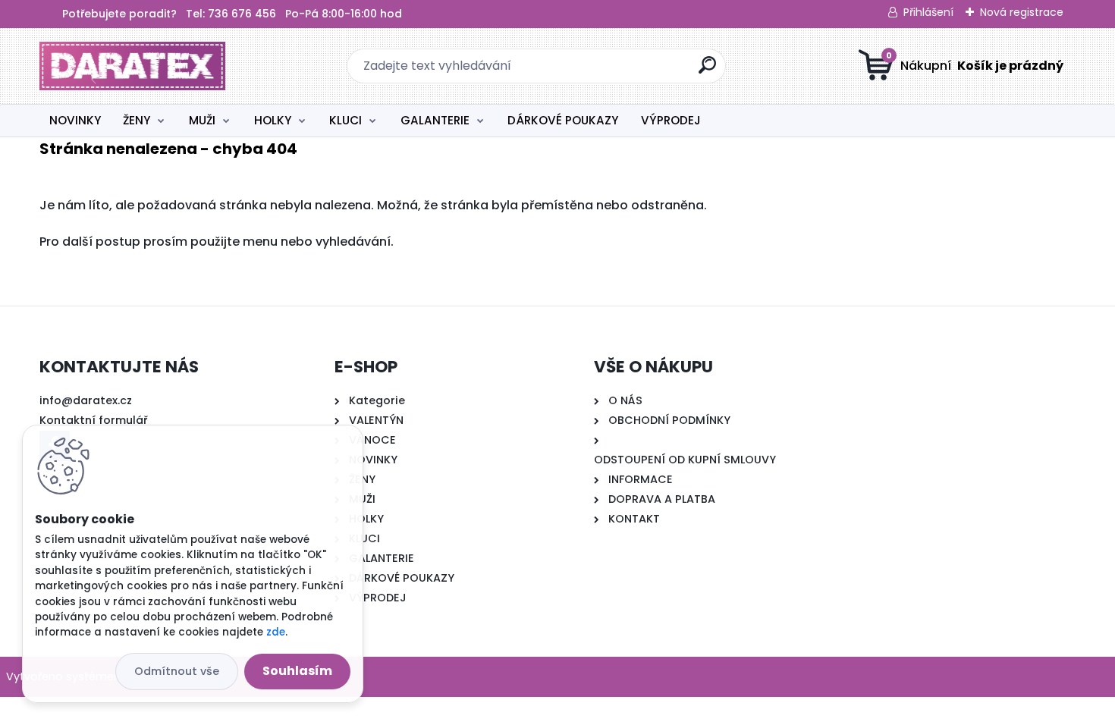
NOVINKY (75, 120)
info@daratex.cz (85, 400)
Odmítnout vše (176, 671)
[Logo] (132, 66)
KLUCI (345, 120)
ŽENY (136, 120)
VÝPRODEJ (671, 120)
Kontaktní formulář (93, 420)
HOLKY (272, 120)
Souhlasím (297, 670)
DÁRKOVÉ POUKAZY (562, 120)
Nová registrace (1021, 12)
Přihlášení (928, 12)
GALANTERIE (435, 120)
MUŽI (202, 120)
